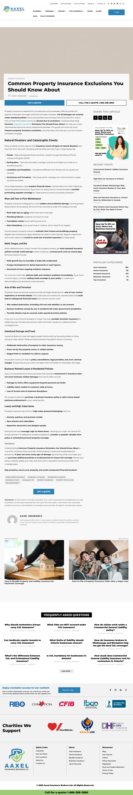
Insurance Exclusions (56, 477)
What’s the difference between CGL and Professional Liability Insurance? (22, 658)
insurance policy (12, 480)
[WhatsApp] (123, 3)
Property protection (64, 480)
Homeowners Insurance (15, 477)
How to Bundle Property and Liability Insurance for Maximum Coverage (29, 582)
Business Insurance (18, 630)
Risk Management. (13, 483)
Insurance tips (28, 480)
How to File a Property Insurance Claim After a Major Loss (100, 581)
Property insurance (45, 480)
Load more (66, 671)
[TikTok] (120, 3)
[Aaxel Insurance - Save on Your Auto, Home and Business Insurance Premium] (15, 9)
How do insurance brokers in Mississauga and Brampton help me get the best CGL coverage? (111, 643)
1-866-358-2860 (77, 792)
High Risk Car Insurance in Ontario (108, 179)
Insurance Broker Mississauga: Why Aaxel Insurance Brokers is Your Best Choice (109, 188)
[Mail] (117, 3)
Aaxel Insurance (19, 96)
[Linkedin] (114, 3)
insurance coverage (36, 477)
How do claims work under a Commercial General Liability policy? (110, 627)
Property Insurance (16, 78)
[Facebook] (108, 3)
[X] (100, 118)
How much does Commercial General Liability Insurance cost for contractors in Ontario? (110, 658)
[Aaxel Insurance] (9, 96)
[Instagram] (111, 3)
